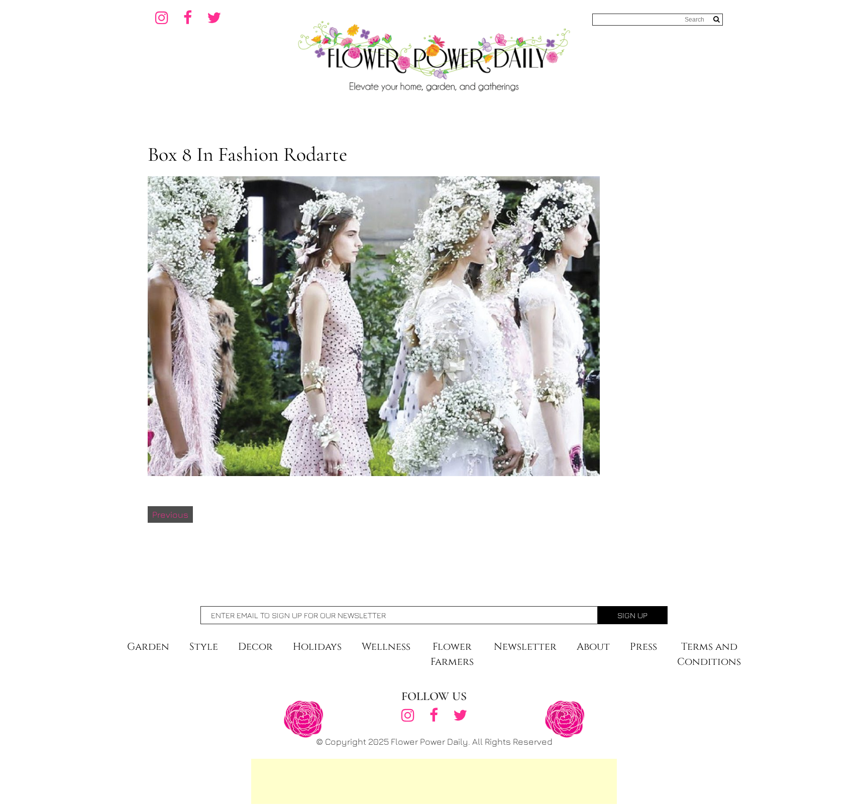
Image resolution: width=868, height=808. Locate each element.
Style (203, 646)
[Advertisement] (434, 781)
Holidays (317, 646)
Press (643, 646)
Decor (255, 646)
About (593, 646)
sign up (632, 615)
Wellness (386, 646)
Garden (148, 646)
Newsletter (525, 646)
